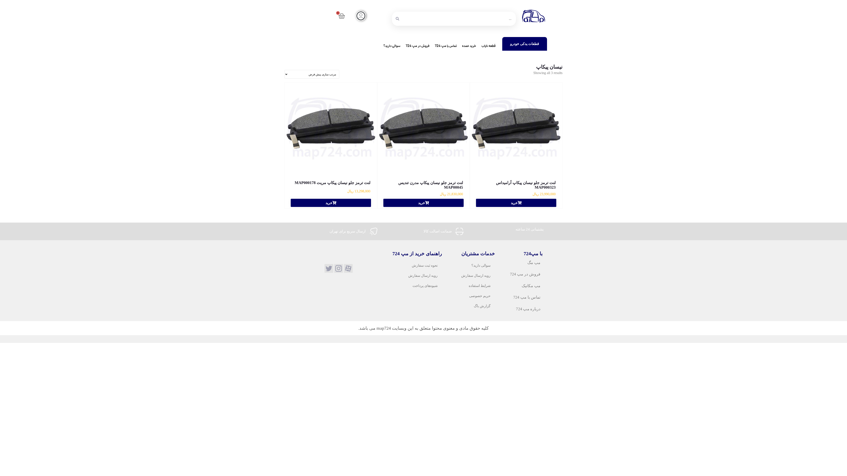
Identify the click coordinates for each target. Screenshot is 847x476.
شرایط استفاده (480, 286)
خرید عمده (469, 46)
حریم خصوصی (480, 296)
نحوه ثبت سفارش (425, 265)
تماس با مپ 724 (446, 46)
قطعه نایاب (489, 46)
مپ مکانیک (530, 285)
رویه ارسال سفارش (476, 275)
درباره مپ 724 (528, 309)
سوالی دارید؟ (391, 46)
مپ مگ (533, 262)
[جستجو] (397, 19)
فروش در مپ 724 (417, 46)
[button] (516, 203)
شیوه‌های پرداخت (425, 286)
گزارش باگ (482, 306)
